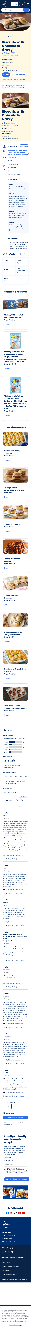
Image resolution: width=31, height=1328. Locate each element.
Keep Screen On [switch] (4, 168)
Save (7, 75)
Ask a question (14, 55)
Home (4, 37)
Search (26, 10)
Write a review (5, 55)
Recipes (10, 37)
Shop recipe (24, 146)
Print (4, 157)
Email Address (9, 1160)
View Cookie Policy (21, 1321)
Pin (4, 152)
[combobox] (13, 10)
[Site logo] (6, 1224)
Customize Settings (15, 1325)
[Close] (29, 1308)
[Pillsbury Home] (4, 4)
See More (25, 254)
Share (4, 162)
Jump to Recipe (19, 75)
